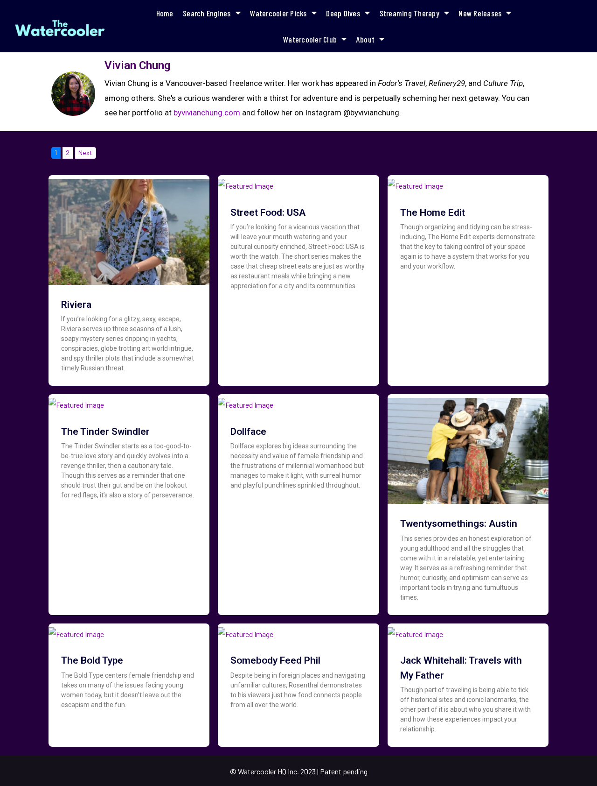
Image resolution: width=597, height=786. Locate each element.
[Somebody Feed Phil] (245, 630)
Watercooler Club (310, 39)
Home (165, 13)
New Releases (479, 13)
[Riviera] (129, 229)
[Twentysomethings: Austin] (468, 448)
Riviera (76, 304)
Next (85, 152)
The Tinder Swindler (105, 431)
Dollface (248, 431)
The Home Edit (432, 212)
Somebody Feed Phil (275, 660)
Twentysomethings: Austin (458, 523)
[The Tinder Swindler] (76, 401)
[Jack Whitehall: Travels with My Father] (415, 630)
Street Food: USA (267, 212)
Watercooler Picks (278, 13)
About (365, 39)
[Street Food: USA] (245, 182)
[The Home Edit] (415, 182)
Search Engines (207, 13)
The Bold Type (92, 660)
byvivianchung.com (207, 112)
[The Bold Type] (76, 630)
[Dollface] (245, 401)
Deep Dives (343, 13)
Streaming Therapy (409, 13)
